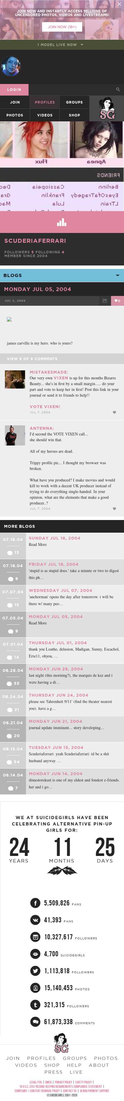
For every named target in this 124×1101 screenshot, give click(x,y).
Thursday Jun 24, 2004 (59, 695)
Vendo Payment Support (94, 1091)
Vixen (61, 378)
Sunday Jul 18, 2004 (55, 538)
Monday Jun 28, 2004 (56, 669)
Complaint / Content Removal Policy (37, 1091)
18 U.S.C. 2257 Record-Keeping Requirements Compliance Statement (60, 1086)
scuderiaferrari (35, 240)
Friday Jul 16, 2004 (54, 564)
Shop (74, 115)
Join (15, 102)
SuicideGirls (107, 102)
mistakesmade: (49, 372)
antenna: (42, 428)
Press (53, 1072)
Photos (14, 115)
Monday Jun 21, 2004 (55, 721)
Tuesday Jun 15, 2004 (56, 747)
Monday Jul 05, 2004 (37, 289)
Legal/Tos (36, 1082)
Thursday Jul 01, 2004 (58, 643)
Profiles (45, 102)
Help (74, 1065)
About (99, 1065)
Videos (45, 115)
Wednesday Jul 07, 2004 (61, 590)
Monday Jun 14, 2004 (56, 773)
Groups (74, 102)
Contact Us (70, 1091)
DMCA (48, 1082)
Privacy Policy (63, 1082)
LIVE (76, 1072)
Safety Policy (83, 1082)
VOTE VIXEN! (45, 406)
